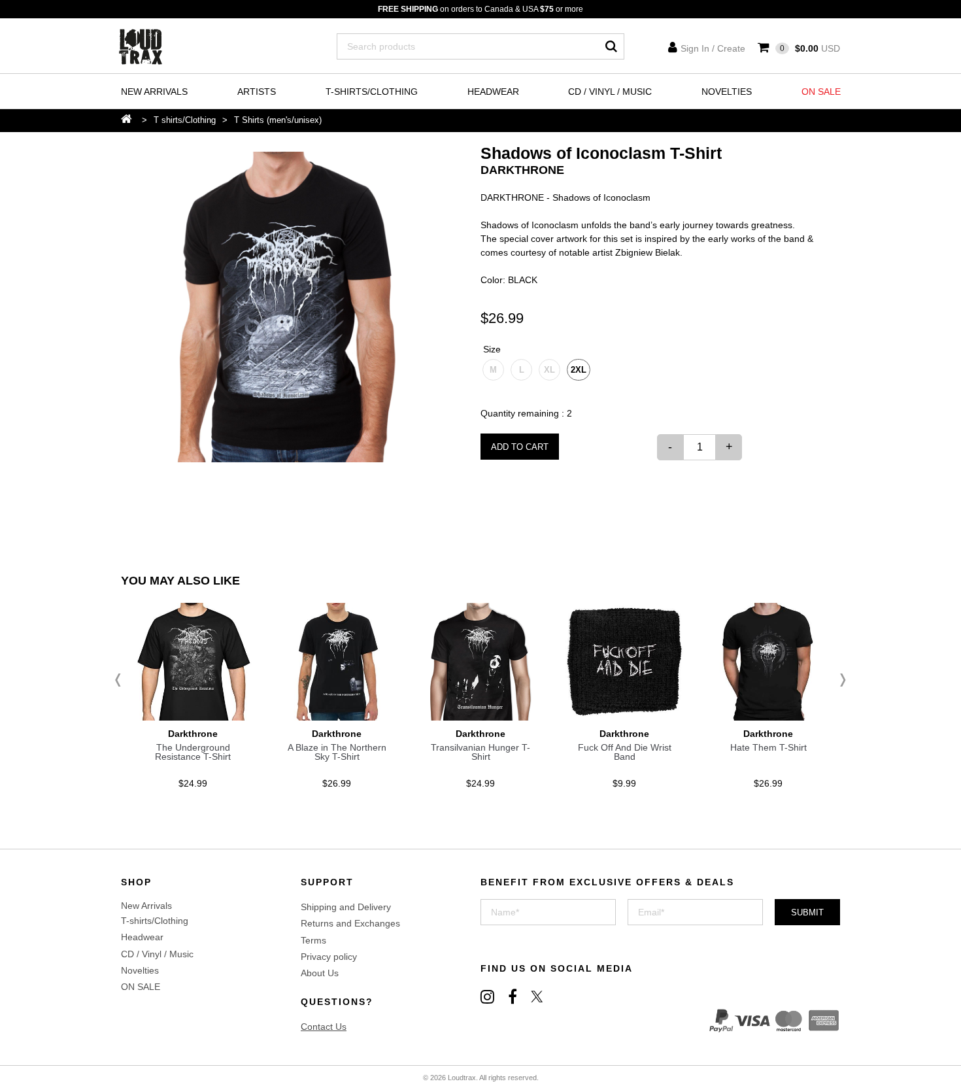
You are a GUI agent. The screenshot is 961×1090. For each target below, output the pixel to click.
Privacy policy (329, 956)
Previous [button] (120, 680)
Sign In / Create (713, 48)
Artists (256, 91)
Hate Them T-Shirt (768, 747)
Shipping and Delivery (346, 907)
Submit (807, 912)
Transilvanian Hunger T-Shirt (480, 752)
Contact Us (323, 1026)
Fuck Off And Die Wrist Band (624, 752)
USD (810, 48)
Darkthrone (522, 170)
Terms (313, 940)
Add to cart (519, 447)
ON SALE (821, 91)
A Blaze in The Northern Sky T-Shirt (337, 752)
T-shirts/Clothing (372, 91)
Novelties (726, 91)
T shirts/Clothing (185, 120)
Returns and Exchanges (350, 923)
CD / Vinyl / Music (610, 91)
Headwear (493, 91)
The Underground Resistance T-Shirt (193, 752)
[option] (282, 307)
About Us (320, 973)
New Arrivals (154, 91)
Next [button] (840, 680)
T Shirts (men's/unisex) (278, 120)
